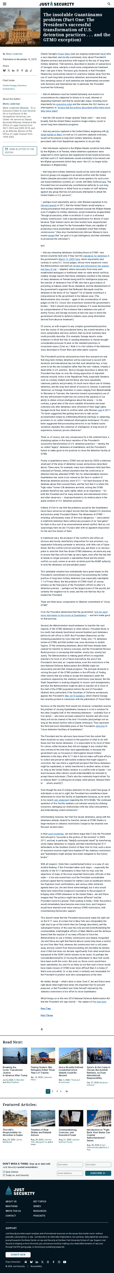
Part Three (47, 1015)
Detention (21, 85)
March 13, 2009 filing (69, 259)
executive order (64, 104)
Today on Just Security (17, 1175)
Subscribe (96, 1173)
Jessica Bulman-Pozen (69, 1141)
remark (51, 235)
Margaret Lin (41, 1142)
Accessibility (36, 1266)
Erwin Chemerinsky (96, 1146)
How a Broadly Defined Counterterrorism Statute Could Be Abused (71, 1071)
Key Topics (39, 1201)
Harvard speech (49, 205)
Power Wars (64, 54)
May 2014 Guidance (75, 696)
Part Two (46, 1008)
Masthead (12, 1206)
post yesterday (56, 833)
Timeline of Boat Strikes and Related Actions (41, 1132)
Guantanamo (9, 89)
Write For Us (13, 1211)
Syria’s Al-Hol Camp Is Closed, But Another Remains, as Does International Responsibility (98, 1072)
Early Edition (12, 1172)
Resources (39, 1211)
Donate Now (18, 1254)
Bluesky (25, 108)
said (100, 410)
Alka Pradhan (13, 1082)
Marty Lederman (14, 54)
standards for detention (95, 256)
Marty (11, 104)
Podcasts (39, 1215)
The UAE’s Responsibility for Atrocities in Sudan (13, 1132)
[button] (108, 3)
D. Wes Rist (19, 1080)
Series (37, 1206)
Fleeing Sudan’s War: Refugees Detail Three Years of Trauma (43, 1070)
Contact (11, 1215)
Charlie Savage (10, 85)
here (103, 54)
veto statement (61, 800)
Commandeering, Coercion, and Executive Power (68, 1132)
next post (101, 1001)
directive (100, 726)
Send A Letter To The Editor (19, 151)
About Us (11, 1201)
